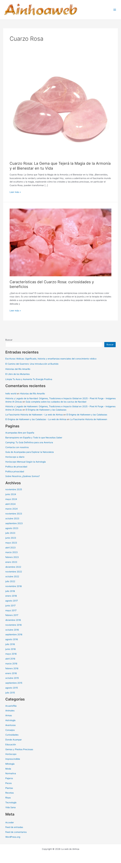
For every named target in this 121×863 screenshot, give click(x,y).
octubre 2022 (12, 576)
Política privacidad (14, 471)
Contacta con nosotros (17, 447)
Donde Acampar (13, 739)
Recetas (9, 792)
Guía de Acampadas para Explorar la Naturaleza (29, 452)
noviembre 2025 (13, 489)
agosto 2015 (11, 688)
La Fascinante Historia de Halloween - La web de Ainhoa (34, 414)
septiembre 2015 (13, 683)
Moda (8, 768)
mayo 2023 (11, 542)
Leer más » (15, 192)
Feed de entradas (14, 827)
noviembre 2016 (13, 625)
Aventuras (10, 725)
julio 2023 (10, 533)
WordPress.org (12, 837)
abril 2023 (10, 547)
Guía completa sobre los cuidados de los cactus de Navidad (56, 401)
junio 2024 (10, 494)
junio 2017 (10, 605)
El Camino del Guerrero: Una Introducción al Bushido (31, 364)
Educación (10, 744)
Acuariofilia (11, 706)
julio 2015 (10, 692)
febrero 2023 (12, 557)
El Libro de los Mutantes (17, 374)
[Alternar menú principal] (115, 10)
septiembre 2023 (14, 523)
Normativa (10, 773)
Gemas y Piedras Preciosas (19, 749)
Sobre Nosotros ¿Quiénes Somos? (22, 476)
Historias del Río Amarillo (17, 369)
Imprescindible (12, 759)
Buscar (8, 340)
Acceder (9, 822)
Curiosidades (11, 734)
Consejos (10, 730)
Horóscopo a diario (14, 457)
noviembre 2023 (13, 513)
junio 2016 (10, 649)
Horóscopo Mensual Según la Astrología (25, 461)
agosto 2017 (11, 600)
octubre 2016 (12, 630)
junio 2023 (10, 538)
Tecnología (10, 802)
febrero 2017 (11, 615)
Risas (8, 797)
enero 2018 (11, 596)
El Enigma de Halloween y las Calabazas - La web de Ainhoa (35, 419)
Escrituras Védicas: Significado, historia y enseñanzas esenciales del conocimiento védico (50, 358)
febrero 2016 (11, 668)
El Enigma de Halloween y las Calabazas (46, 409)
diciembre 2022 (13, 567)
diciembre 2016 (13, 620)
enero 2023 (11, 562)
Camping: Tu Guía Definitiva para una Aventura (29, 442)
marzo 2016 (11, 663)
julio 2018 (10, 591)
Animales (9, 710)
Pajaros (9, 778)
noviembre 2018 (13, 586)
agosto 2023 (11, 528)
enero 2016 (11, 673)
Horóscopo (10, 754)
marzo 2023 (11, 552)
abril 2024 (10, 504)
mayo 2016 (11, 654)
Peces (8, 783)
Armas (8, 715)
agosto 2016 (11, 639)
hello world (10, 393)
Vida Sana (10, 807)
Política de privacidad (16, 466)
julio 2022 (10, 581)
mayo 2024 (11, 499)
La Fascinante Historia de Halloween (88, 419)
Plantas (9, 788)
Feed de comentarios (16, 832)
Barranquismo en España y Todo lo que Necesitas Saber (33, 437)
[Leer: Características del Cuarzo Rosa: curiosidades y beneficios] (60, 242)
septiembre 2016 (13, 634)
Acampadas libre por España (19, 432)
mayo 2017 (11, 610)
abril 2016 (10, 658)
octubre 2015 (12, 678)
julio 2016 (10, 644)
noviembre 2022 (13, 571)
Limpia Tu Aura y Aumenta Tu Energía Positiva (28, 379)
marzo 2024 (11, 508)
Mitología (9, 764)
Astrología (10, 720)
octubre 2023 (12, 518)
